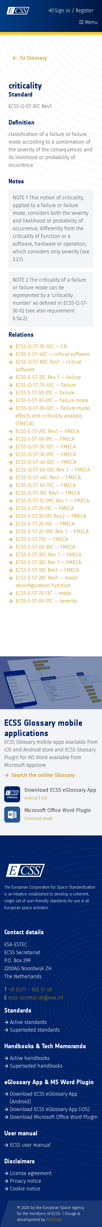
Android (31, 798)
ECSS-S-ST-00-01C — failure (45, 393)
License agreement (31, 1173)
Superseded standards (35, 1030)
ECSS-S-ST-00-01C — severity (46, 601)
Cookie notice (25, 1189)
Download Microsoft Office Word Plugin (54, 1117)
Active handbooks (30, 1058)
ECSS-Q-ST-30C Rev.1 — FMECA (48, 493)
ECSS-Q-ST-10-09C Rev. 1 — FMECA (52, 501)
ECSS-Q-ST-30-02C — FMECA (46, 447)
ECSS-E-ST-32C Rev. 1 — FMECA (48, 562)
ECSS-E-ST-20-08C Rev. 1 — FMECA (52, 531)
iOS (44, 798)
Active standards (28, 1022)
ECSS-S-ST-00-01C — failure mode (52, 400)
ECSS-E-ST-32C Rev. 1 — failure (48, 377)
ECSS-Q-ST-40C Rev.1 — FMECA (48, 477)
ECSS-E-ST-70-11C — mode (43, 593)
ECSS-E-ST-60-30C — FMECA (45, 547)
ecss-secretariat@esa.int (35, 998)
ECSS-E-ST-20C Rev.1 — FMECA (47, 431)
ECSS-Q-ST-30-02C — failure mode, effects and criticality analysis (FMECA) (53, 416)
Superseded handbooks (36, 1066)
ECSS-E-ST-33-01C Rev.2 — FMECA (51, 516)
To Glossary (33, 58)
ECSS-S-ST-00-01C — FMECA (45, 439)
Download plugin (38, 818)
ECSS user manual (30, 1145)
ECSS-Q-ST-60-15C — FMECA (46, 485)
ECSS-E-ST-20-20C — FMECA (45, 524)
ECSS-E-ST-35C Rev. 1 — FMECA (48, 555)
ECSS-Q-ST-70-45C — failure (46, 385)
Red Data (54, 1219)
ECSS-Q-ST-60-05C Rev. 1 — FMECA (53, 470)
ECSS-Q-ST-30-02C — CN (41, 346)
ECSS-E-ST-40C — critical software (53, 354)
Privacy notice (25, 1181)
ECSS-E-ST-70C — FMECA (42, 539)
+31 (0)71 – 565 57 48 (30, 990)
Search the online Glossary (43, 775)
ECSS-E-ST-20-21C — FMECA (45, 508)
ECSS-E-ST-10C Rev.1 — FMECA (47, 570)
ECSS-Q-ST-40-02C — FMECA (46, 462)
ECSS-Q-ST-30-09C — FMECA (46, 454)
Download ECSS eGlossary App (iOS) (50, 1109)
